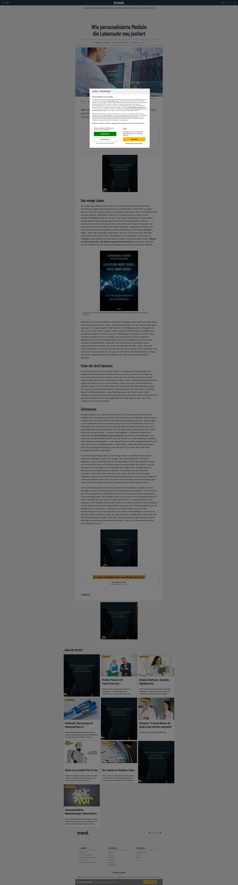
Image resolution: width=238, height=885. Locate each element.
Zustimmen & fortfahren (105, 134)
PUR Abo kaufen (134, 139)
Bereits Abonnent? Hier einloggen (134, 143)
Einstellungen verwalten (105, 139)
